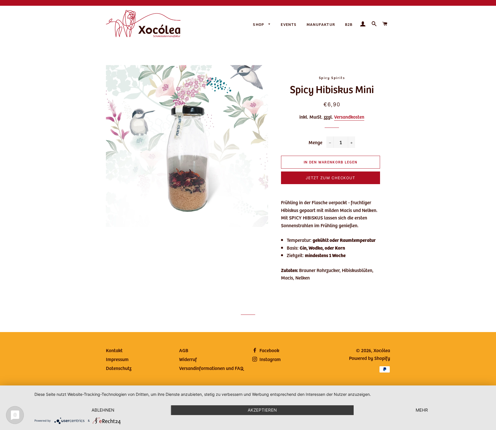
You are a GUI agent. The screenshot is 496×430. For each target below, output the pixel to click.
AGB (183, 350)
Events (289, 24)
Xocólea (381, 350)
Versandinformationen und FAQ (211, 368)
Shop (259, 24)
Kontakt (114, 350)
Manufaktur (321, 24)
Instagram (269, 359)
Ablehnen (103, 410)
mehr (422, 410)
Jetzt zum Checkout (330, 178)
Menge (315, 142)
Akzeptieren (262, 410)
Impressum (117, 359)
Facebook (268, 350)
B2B (349, 24)
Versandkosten (349, 116)
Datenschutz (118, 368)
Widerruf (188, 359)
